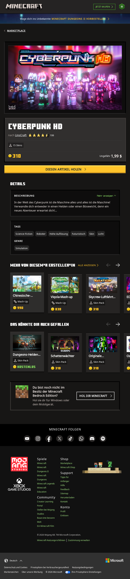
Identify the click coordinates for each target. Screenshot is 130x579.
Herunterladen (67, 497)
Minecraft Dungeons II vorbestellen (79, 18)
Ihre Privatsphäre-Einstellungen (86, 572)
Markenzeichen (11, 572)
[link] (27, 438)
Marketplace (16, 30)
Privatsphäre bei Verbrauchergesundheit (50, 567)
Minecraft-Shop (67, 467)
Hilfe (62, 485)
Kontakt (64, 501)
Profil (62, 511)
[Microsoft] (114, 560)
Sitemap (64, 493)
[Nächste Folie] (118, 265)
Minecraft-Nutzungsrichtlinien (51, 540)
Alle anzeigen (87, 265)
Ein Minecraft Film (45, 526)
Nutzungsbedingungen (82, 567)
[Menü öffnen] (122, 6)
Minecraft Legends (46, 483)
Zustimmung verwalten (79, 540)
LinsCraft (21, 135)
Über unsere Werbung (32, 572)
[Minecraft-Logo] (24, 7)
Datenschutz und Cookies (15, 567)
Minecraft (41, 463)
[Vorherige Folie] (108, 265)
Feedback (64, 489)
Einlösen (64, 515)
